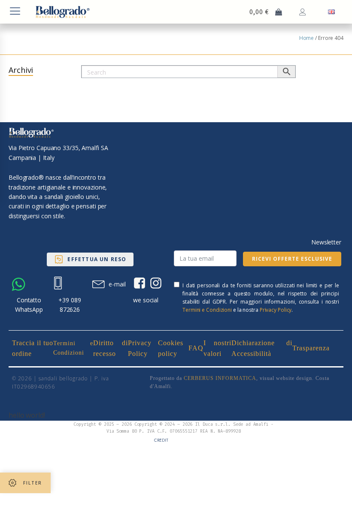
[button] (90, 259)
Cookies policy (170, 348)
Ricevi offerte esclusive (292, 258)
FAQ (195, 348)
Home (306, 38)
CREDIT (161, 440)
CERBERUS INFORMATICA (220, 378)
